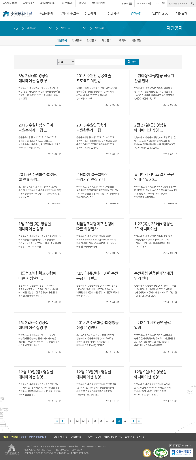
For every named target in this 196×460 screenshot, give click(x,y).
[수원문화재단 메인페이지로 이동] (17, 13)
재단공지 (99, 28)
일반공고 (77, 40)
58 (113, 421)
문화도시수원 (66, 3)
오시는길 (53, 437)
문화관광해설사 (76, 437)
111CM (82, 3)
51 (71, 421)
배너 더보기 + (187, 446)
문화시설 (113, 13)
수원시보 (121, 40)
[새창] (181, 452)
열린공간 (136, 13)
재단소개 (181, 13)
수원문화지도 (28, 3)
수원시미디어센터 (47, 3)
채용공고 (107, 40)
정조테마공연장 (98, 3)
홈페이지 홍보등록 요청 (134, 437)
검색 (134, 61)
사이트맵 (63, 437)
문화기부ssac (159, 13)
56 (101, 421)
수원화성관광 (45, 13)
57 (107, 421)
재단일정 (136, 40)
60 (125, 421)
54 (89, 421)
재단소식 (65, 28)
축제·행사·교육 (69, 13)
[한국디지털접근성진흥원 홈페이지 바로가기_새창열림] (160, 453)
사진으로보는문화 (93, 437)
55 (95, 421)
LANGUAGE (142, 3)
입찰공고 (92, 40)
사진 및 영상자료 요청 (113, 437)
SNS (157, 3)
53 (83, 421)
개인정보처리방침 (10, 437)
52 (77, 421)
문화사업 (90, 13)
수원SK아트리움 (10, 3)
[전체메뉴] (126, 3)
